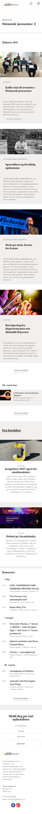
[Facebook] (13, 807)
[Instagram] (18, 807)
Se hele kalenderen (21, 698)
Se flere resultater (21, 370)
